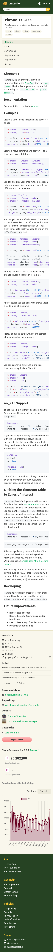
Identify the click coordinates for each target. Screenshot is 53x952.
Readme (8, 42)
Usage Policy (10, 908)
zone (8, 35)
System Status (11, 891)
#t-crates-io (11, 943)
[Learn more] (50, 657)
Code (7, 46)
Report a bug (10, 895)
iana (17, 31)
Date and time (12, 732)
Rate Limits (9, 927)
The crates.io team (13, 871)
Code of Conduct (12, 919)
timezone (36, 31)
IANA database (31, 504)
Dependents (10, 59)
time (26, 31)
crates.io (14, 3)
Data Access (10, 923)
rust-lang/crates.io (14, 939)
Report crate (17, 739)
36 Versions (10, 51)
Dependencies (11, 55)
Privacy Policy (11, 915)
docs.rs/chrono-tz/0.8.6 (16, 695)
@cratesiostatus (13, 947)
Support (8, 888)
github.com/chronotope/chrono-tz (22, 705)
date (8, 31)
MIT (7, 647)
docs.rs (35, 106)
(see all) (34, 750)
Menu (45, 3)
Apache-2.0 (17, 647)
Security (8, 64)
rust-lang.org (10, 864)
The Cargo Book (11, 884)
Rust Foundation (12, 867)
